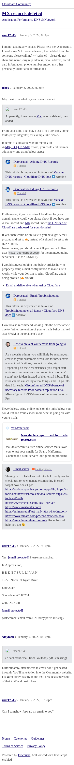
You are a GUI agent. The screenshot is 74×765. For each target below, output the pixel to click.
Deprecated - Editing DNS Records (35, 189)
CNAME (24, 147)
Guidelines (37, 738)
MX (39, 116)
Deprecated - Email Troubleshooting (36, 295)
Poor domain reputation (42, 390)
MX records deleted (22, 13)
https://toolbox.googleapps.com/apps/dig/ (30, 489)
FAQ (61, 390)
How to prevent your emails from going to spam (41, 344)
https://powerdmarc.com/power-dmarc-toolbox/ (34, 516)
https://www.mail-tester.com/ (23, 507)
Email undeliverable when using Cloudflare (33, 285)
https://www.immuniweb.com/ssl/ (26, 520)
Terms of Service (12, 746)
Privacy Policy (36, 746)
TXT (14, 147)
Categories (20, 738)
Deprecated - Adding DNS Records (35, 161)
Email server (21, 469)
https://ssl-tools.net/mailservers (36, 494)
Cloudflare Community (16, 4)
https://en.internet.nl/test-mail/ (23, 511)
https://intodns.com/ (55, 511)
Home (6, 738)
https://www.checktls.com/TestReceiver (29, 502)
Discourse (24, 755)
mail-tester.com (20, 428)
